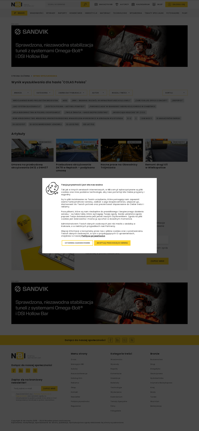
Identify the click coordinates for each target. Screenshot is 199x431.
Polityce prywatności (93, 236)
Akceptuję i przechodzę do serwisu (112, 243)
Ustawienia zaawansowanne (77, 243)
